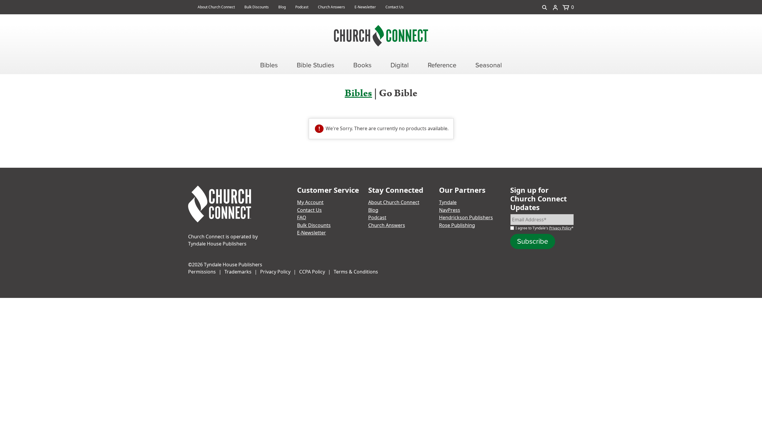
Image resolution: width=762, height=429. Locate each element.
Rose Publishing (457, 225)
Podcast (301, 7)
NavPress (449, 210)
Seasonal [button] (488, 65)
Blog (282, 7)
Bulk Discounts (256, 7)
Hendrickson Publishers (466, 217)
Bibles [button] (269, 65)
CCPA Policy (312, 271)
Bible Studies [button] (315, 65)
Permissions (202, 271)
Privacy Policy (560, 228)
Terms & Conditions (356, 271)
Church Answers (331, 7)
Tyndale (448, 202)
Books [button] (362, 65)
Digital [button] (400, 65)
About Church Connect (216, 7)
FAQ (301, 217)
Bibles (358, 93)
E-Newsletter (365, 7)
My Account (310, 202)
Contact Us (394, 7)
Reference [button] (442, 65)
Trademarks (238, 271)
